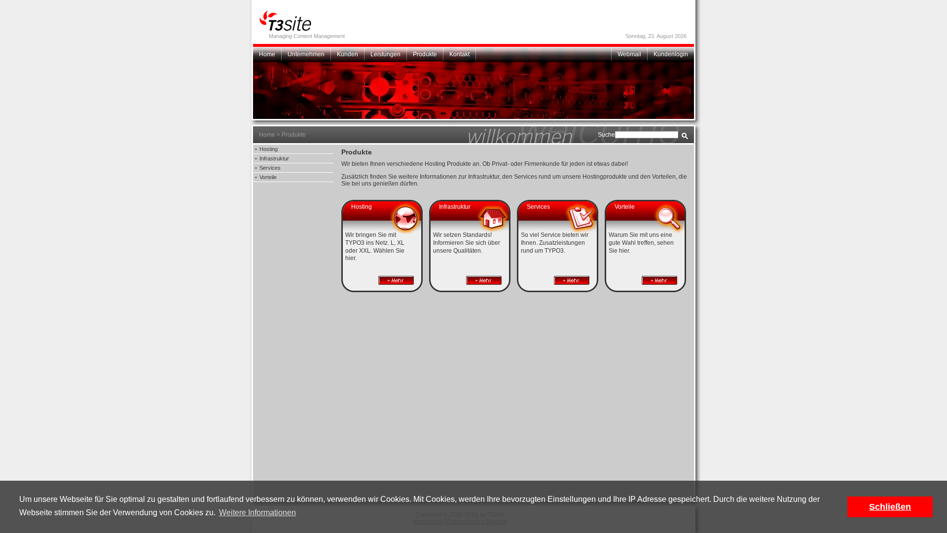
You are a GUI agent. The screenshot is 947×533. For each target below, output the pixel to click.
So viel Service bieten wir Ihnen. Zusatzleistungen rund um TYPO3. (554, 242)
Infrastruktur (274, 158)
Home (267, 54)
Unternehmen (306, 54)
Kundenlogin (671, 54)
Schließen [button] (890, 507)
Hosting (268, 149)
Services (270, 168)
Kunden (347, 54)
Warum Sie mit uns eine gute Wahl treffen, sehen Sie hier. (641, 242)
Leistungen (385, 54)
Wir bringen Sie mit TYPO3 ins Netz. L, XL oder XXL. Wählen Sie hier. (374, 246)
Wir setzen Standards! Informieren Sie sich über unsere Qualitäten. (466, 242)
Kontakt (459, 54)
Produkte (425, 54)
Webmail (629, 54)
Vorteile (268, 177)
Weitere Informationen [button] (257, 512)
